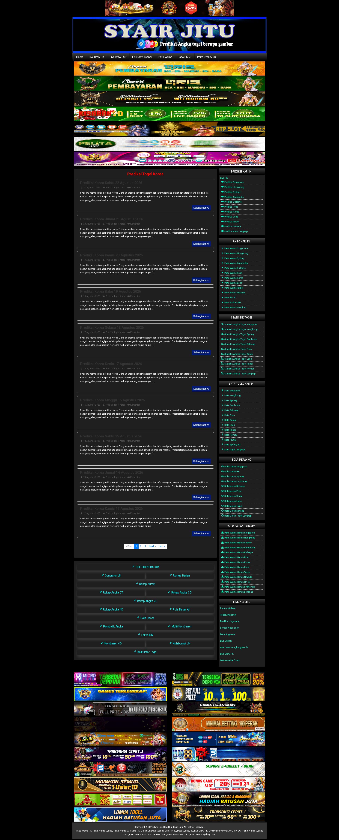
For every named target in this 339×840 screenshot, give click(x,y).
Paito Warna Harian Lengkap (238, 591)
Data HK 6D (230, 439)
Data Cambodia (232, 405)
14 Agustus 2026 (91, 441)
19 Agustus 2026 (91, 260)
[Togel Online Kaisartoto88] (120, 799)
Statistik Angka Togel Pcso (238, 349)
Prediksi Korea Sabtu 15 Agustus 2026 (111, 436)
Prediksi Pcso (231, 206)
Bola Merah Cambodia (235, 481)
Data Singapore (232, 390)
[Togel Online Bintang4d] (120, 754)
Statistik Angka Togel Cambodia (240, 339)
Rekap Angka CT (112, 592)
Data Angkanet (227, 634)
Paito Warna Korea (233, 278)
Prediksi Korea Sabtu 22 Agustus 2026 (111, 183)
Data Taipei (230, 430)
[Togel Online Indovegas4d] (218, 814)
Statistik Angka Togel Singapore (240, 324)
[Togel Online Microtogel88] (120, 679)
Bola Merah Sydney (234, 476)
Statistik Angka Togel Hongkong (241, 329)
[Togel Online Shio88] (218, 799)
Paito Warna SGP (122, 830)
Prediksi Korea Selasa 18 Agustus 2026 (112, 327)
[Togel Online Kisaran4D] (169, 114)
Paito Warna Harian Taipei (237, 572)
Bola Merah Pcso (233, 491)
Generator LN (112, 575)
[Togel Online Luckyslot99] (218, 694)
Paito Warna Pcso (233, 273)
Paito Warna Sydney (234, 258)
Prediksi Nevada (232, 226)
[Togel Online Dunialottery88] (218, 724)
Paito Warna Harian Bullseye (238, 552)
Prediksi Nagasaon (229, 621)
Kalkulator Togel (147, 652)
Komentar (135, 187)
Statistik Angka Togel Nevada (239, 368)
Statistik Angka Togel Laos (238, 358)
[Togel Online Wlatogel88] (120, 769)
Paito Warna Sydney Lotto (203, 834)
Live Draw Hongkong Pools (234, 647)
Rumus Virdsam (228, 608)
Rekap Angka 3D (181, 592)
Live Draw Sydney (142, 57)
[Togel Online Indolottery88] (218, 754)
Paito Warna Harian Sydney (238, 542)
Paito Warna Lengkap (235, 307)
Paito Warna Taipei (233, 287)
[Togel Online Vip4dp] (218, 709)
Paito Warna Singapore (236, 248)
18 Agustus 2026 (91, 296)
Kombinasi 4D (113, 643)
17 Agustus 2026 (91, 332)
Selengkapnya (201, 207)
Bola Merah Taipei (233, 506)
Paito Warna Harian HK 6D (237, 582)
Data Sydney (230, 400)
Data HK (136, 830)
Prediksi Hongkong (234, 187)
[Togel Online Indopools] (218, 784)
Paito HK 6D (185, 57)
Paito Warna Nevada (234, 292)
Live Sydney (226, 641)
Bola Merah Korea (233, 496)
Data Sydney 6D (232, 444)
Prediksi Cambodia (234, 197)
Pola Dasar (147, 618)
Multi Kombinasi (181, 626)
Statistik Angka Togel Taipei (238, 363)
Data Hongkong (232, 395)
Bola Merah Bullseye (234, 486)
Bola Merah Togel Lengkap (238, 515)
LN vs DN (147, 635)
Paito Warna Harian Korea (237, 562)
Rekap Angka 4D (112, 609)
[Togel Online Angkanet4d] (218, 769)
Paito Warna (165, 57)
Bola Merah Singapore (235, 466)
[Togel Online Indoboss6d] (218, 679)
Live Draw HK (96, 57)
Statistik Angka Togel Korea (238, 354)
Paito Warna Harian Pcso (236, 557)
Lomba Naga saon (229, 627)
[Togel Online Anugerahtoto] (218, 739)
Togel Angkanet (228, 614)
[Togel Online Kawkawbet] (120, 709)
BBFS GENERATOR (147, 567)
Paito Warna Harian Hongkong (239, 537)
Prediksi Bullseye (233, 201)
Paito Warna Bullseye (235, 268)
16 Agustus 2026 (91, 368)
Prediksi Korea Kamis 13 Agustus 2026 (111, 508)
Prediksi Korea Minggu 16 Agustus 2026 (112, 400)
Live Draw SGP (118, 57)
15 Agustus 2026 (91, 405)
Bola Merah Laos (233, 501)
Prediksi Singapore (234, 182)
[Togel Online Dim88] (169, 83)
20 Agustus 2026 (91, 224)
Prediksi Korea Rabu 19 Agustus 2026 (110, 291)
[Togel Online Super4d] (169, 99)
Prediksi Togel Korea (145, 174)
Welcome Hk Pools (230, 660)
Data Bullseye (231, 410)
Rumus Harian (181, 575)
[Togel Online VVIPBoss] (169, 68)
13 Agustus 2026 (91, 477)
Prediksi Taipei (231, 221)
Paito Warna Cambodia (236, 263)
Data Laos (229, 425)
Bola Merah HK (231, 471)
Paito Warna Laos (233, 283)
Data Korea (230, 420)
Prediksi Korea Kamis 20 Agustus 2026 (111, 255)
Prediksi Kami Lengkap (236, 231)
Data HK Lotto (159, 834)
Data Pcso (229, 415)
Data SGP (145, 830)
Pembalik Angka (112, 626)
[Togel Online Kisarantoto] (169, 129)
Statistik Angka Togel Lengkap (240, 373)
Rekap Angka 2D (146, 601)
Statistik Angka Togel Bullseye (239, 344)
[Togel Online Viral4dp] (169, 159)
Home (79, 57)
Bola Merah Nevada (234, 510)
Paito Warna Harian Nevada (238, 577)
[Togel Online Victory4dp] (120, 694)
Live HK (224, 178)
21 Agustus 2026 (91, 187)
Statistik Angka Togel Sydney (239, 334)
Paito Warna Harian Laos (236, 567)
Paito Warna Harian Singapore (239, 532)
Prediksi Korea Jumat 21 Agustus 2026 (111, 219)
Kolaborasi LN (181, 643)
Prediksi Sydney (232, 192)
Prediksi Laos (231, 216)
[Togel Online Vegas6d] (120, 724)
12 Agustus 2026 (91, 513)
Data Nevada (230, 435)
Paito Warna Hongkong (236, 253)
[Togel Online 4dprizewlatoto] (120, 784)
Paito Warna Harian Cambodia (239, 547)
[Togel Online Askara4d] (120, 739)
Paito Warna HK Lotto (140, 834)
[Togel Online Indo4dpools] (120, 814)
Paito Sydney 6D (206, 57)
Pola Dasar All (181, 609)
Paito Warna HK (84, 830)
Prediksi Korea (231, 211)
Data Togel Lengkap (234, 449)
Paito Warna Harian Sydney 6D (239, 587)
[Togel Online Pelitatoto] (169, 144)
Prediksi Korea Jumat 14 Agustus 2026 (111, 472)
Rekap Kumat (146, 584)
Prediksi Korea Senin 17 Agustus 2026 (111, 364)
